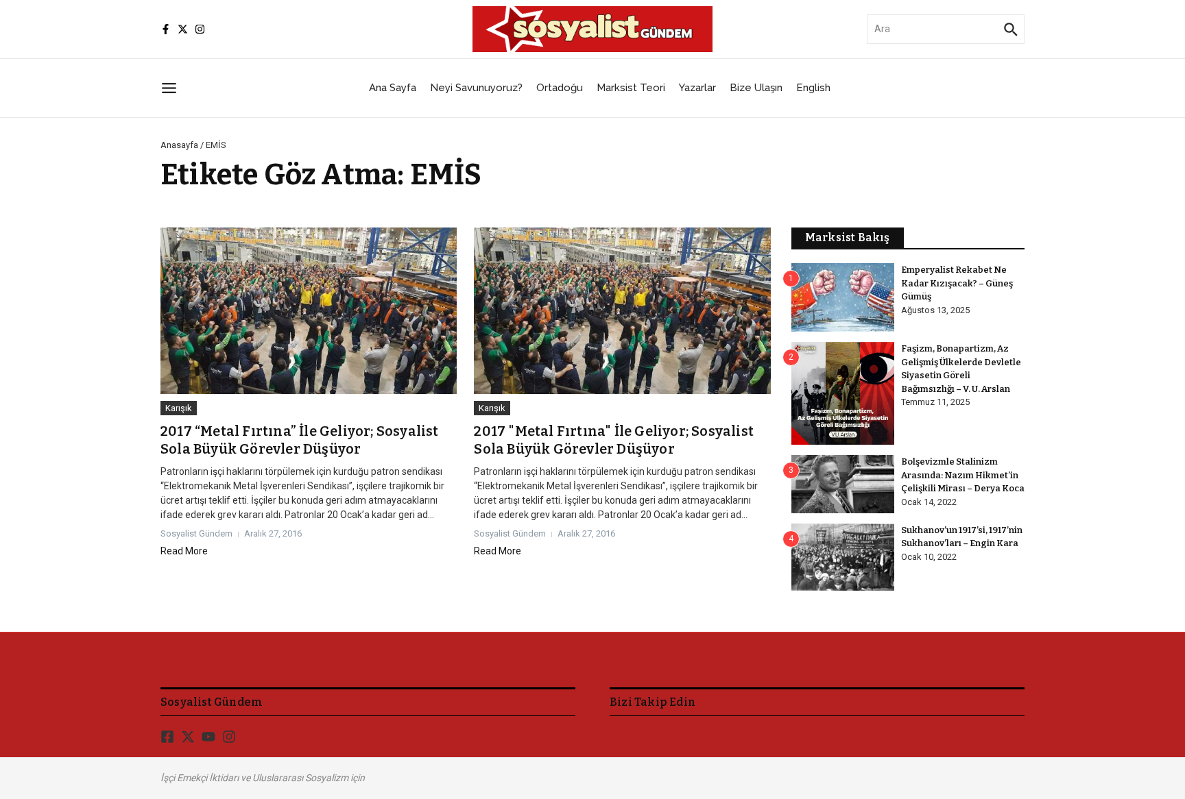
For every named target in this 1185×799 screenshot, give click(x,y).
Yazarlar (697, 88)
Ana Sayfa (392, 88)
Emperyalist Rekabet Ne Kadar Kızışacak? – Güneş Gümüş (957, 283)
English (813, 88)
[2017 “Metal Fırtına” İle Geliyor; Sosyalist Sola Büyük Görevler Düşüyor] (308, 311)
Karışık (178, 408)
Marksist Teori (631, 88)
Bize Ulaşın (756, 88)
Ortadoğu (559, 88)
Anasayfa (179, 145)
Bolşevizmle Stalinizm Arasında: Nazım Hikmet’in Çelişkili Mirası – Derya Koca (963, 474)
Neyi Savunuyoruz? (476, 88)
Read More (184, 550)
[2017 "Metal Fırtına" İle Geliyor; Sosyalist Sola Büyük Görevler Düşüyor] (622, 311)
